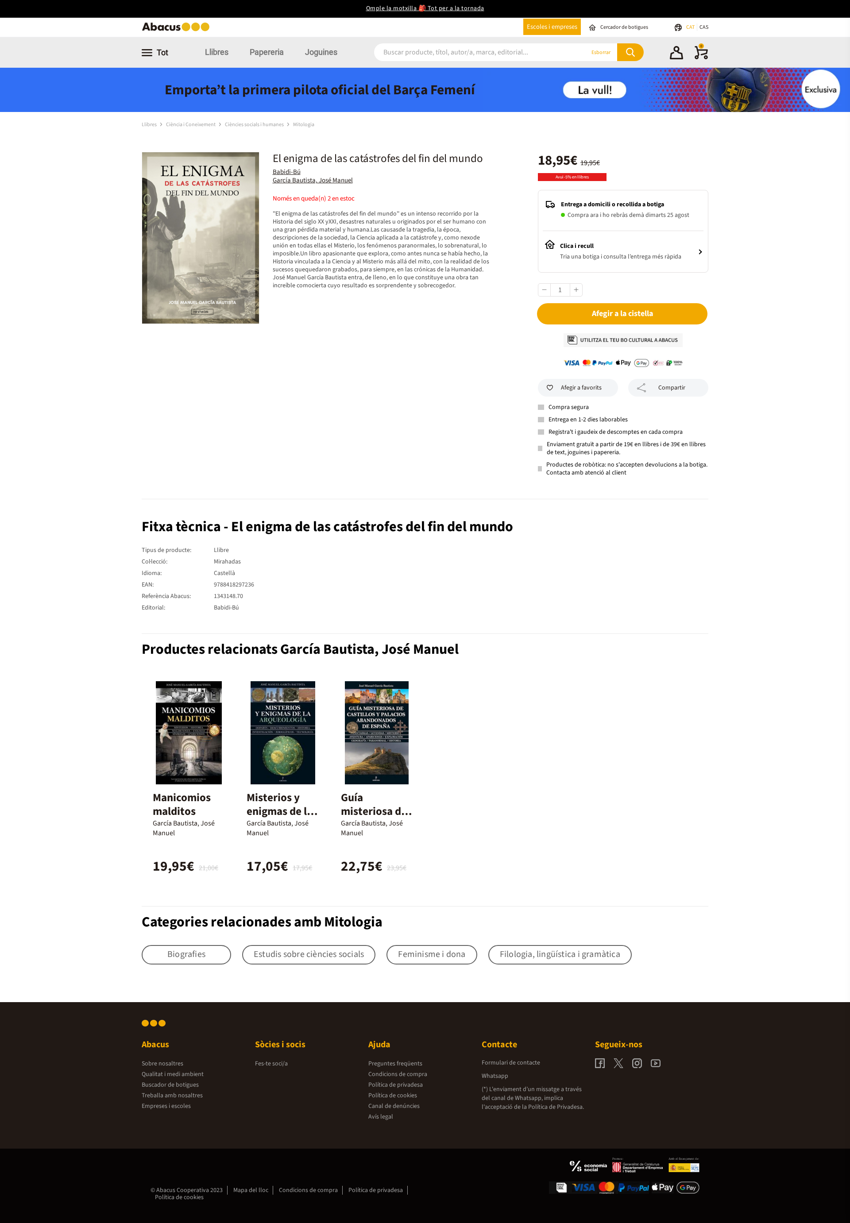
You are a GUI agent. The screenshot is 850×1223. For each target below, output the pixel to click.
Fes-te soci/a (271, 1063)
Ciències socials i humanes (255, 124)
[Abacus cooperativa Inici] (178, 30)
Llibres (216, 52)
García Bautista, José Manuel (313, 180)
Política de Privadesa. (556, 1107)
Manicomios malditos (182, 804)
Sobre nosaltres (162, 1063)
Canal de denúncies (394, 1106)
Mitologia (303, 124)
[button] (676, 54)
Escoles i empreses (552, 26)
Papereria (267, 52)
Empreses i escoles (166, 1106)
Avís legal (380, 1116)
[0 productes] (701, 57)
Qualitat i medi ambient (173, 1074)
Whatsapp (495, 1076)
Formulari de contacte (511, 1062)
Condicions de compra (397, 1074)
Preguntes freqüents (395, 1063)
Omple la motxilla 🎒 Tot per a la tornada (425, 8)
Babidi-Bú (287, 172)
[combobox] (469, 52)
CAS (703, 27)
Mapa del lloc (250, 1190)
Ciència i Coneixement (191, 124)
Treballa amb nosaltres (172, 1095)
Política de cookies (392, 1095)
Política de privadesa (395, 1084)
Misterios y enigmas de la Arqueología (280, 811)
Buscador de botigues (170, 1084)
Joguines (321, 52)
